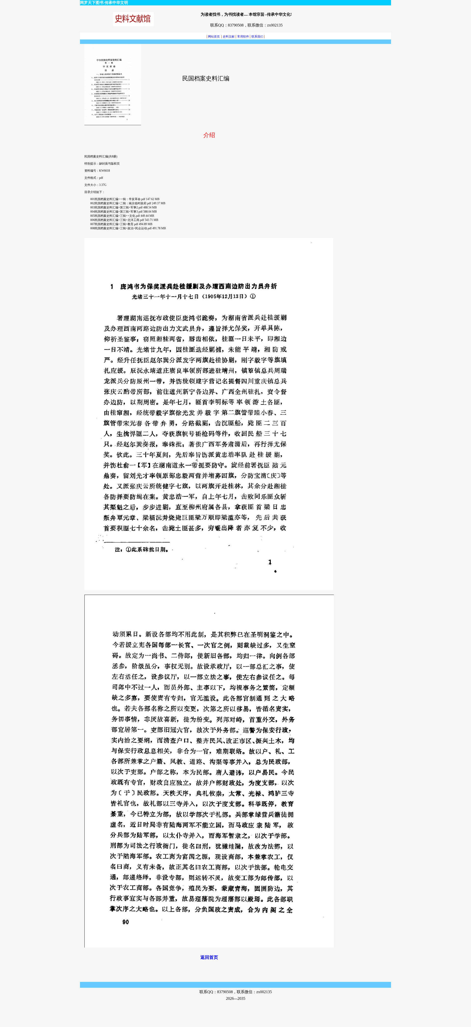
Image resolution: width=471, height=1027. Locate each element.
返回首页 (209, 957)
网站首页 (213, 36)
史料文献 (229, 36)
